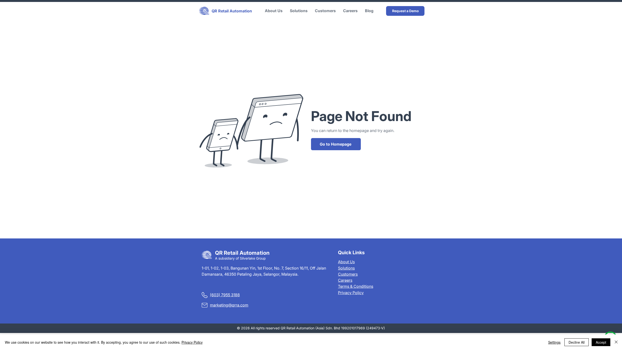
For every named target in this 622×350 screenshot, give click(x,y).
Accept (601, 342)
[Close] (616, 342)
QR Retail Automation (232, 11)
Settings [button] (554, 342)
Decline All (577, 342)
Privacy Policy (351, 292)
